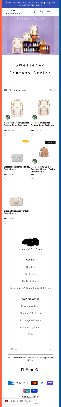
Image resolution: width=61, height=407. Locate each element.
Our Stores (30, 274)
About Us (30, 267)
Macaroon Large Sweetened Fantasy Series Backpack (16, 124)
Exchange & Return (30, 320)
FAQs (30, 334)
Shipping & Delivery (30, 313)
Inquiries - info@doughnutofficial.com (30, 288)
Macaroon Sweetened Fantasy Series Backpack (42, 124)
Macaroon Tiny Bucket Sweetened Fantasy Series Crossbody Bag (43, 169)
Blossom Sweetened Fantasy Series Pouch (17, 168)
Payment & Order (30, 306)
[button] (41, 11)
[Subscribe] (49, 349)
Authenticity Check (30, 327)
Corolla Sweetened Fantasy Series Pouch (16, 212)
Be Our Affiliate (30, 281)
